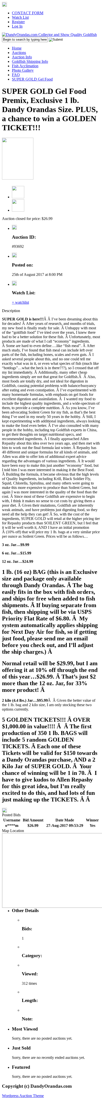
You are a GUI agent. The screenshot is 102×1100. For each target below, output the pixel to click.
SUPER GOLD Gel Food (32, 79)
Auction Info (22, 57)
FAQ (16, 75)
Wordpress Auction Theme (23, 1096)
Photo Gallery (23, 70)
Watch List (20, 17)
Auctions (19, 52)
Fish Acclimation (25, 66)
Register (18, 22)
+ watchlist (20, 302)
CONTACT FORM (27, 13)
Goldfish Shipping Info (30, 61)
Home (17, 48)
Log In (17, 26)
